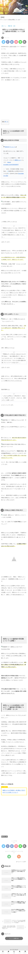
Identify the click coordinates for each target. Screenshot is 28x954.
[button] (25, 450)
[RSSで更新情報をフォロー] (19, 856)
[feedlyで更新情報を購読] (9, 856)
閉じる (6, 121)
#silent (9, 162)
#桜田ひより (17, 160)
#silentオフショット (10, 146)
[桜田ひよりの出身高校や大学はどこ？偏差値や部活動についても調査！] (12, 42)
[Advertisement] (14, 101)
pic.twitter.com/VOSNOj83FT (11, 164)
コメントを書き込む (14, 938)
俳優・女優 (5, 836)
